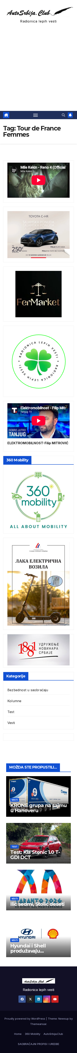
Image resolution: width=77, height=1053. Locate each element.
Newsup (63, 1018)
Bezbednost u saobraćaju (27, 690)
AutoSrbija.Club (53, 1033)
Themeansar (38, 1024)
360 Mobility (32, 1033)
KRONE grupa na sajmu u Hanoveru (38, 807)
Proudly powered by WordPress (25, 1018)
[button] (63, 115)
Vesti (11, 723)
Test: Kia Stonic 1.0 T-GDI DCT (35, 854)
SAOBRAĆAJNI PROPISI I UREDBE (38, 1044)
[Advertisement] (38, 70)
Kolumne (14, 701)
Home (18, 1033)
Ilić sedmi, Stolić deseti (37, 904)
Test (10, 712)
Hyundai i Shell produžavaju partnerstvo (28, 951)
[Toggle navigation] (35, 115)
